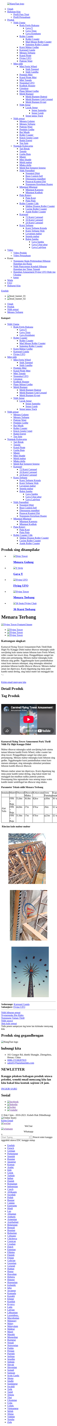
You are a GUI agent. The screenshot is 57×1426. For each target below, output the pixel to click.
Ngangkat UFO (27, 83)
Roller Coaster (26, 36)
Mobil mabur (25, 162)
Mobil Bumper (26, 94)
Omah (10, 9)
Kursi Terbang (26, 225)
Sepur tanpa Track (34, 115)
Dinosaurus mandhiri (36, 178)
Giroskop (23, 88)
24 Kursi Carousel (34, 222)
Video (10, 250)
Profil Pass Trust (21, 14)
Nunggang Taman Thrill (12, 1018)
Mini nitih (18, 63)
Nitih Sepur (25, 105)
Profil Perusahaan (21, 17)
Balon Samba (32, 239)
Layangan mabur (34, 233)
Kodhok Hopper (27, 85)
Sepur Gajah (38, 113)
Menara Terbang (27, 52)
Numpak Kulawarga (23, 146)
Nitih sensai (19, 118)
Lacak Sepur (32, 107)
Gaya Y (29, 28)
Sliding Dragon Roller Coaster (40, 206)
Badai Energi (25, 140)
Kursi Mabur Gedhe (29, 47)
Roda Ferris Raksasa (29, 25)
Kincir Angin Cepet (28, 137)
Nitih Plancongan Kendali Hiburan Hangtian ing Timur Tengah (30, 267)
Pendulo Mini (26, 74)
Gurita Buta (25, 154)
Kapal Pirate (25, 55)
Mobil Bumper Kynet (36, 102)
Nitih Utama (19, 22)
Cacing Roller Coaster (36, 209)
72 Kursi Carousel (34, 217)
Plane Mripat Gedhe (29, 91)
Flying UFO (25, 58)
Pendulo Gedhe (26, 129)
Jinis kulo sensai (9, 1023)
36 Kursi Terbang (24, 609)
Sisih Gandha (32, 72)
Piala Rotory (25, 195)
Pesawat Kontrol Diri (36, 181)
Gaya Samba (38, 242)
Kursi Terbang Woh (35, 231)
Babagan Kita (14, 11)
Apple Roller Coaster (36, 211)
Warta (10, 280)
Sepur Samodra (39, 110)
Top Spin (23, 143)
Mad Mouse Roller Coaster (39, 41)
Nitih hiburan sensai (10, 1012)
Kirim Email (7, 1120)
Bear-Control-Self (34, 176)
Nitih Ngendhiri (27, 170)
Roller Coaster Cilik (29, 203)
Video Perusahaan (22, 255)
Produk (10, 20)
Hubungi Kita (14, 285)
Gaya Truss (31, 31)
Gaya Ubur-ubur (40, 244)
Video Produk (20, 252)
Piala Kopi (31, 198)
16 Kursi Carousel (34, 220)
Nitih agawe (7, 1020)
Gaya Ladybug (39, 247)
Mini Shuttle (25, 159)
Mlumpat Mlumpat (28, 187)
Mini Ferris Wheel (28, 66)
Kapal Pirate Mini (27, 77)
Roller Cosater (32, 39)
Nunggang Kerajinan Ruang (39, 184)
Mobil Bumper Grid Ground (39, 99)
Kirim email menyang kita (13, 682)
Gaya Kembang (33, 33)
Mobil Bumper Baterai (36, 96)
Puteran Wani (25, 61)
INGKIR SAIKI (9, 1088)
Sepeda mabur (32, 236)
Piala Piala (31, 200)
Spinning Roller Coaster (37, 44)
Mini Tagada (25, 80)
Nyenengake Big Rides (12, 1015)
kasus (16, 277)
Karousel (23, 214)
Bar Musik (24, 132)
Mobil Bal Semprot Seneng (32, 168)
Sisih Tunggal (32, 69)
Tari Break (24, 148)
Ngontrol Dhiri (33, 173)
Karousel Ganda (27, 50)
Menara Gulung (27, 121)
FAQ (9, 283)
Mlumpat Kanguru (34, 189)
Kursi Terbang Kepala (36, 228)
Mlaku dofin (25, 165)
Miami (22, 157)
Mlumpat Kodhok (34, 192)
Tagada (22, 151)
